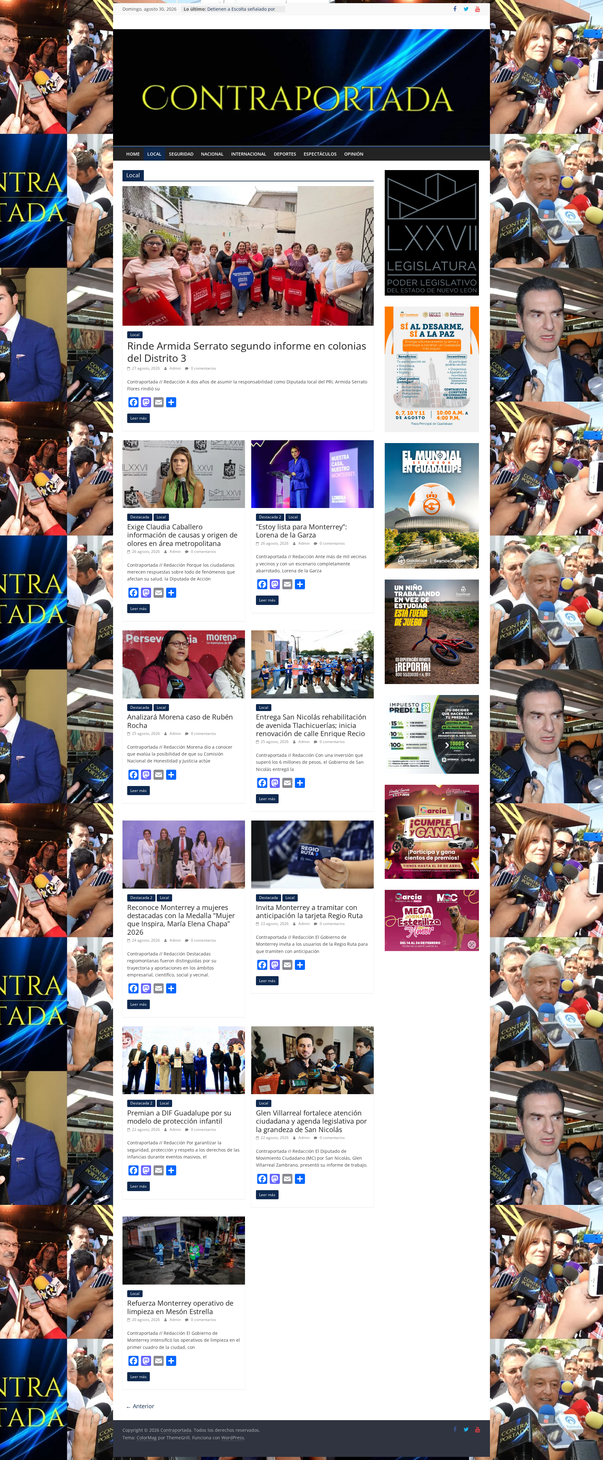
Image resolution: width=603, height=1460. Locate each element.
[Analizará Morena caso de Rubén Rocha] (183, 634)
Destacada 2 (270, 517)
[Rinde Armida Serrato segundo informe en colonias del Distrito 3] (248, 189)
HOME (133, 154)
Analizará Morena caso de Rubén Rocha (180, 721)
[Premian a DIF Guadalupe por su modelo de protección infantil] (183, 1030)
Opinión (353, 154)
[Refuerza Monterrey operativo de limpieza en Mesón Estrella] (183, 1220)
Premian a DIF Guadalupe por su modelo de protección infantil (179, 1117)
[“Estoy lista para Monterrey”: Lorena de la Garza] (312, 444)
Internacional (248, 154)
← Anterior (140, 1406)
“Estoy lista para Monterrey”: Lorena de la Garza (301, 530)
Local (154, 154)
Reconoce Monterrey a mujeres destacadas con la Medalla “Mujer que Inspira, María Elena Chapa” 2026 (181, 919)
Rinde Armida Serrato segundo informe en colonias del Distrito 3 (246, 351)
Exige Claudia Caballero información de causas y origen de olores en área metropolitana (182, 535)
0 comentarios (203, 368)
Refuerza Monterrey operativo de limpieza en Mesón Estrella (180, 1307)
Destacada (139, 517)
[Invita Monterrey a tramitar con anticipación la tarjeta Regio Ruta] (312, 824)
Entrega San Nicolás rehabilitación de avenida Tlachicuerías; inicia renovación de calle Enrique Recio (311, 725)
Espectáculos (320, 154)
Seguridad (181, 154)
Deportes (285, 154)
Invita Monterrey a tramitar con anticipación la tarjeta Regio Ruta (309, 911)
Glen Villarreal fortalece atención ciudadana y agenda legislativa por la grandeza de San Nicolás (311, 1121)
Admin (176, 368)
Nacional (212, 154)
